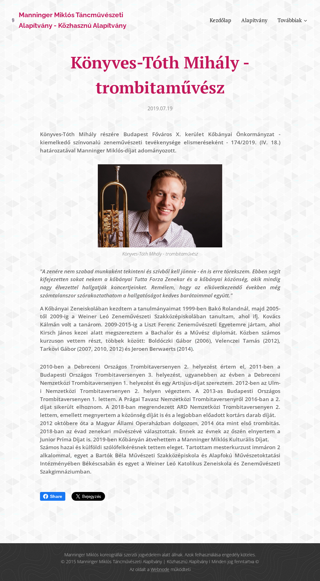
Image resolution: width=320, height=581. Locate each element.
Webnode (160, 569)
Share (56, 496)
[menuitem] (222, 20)
